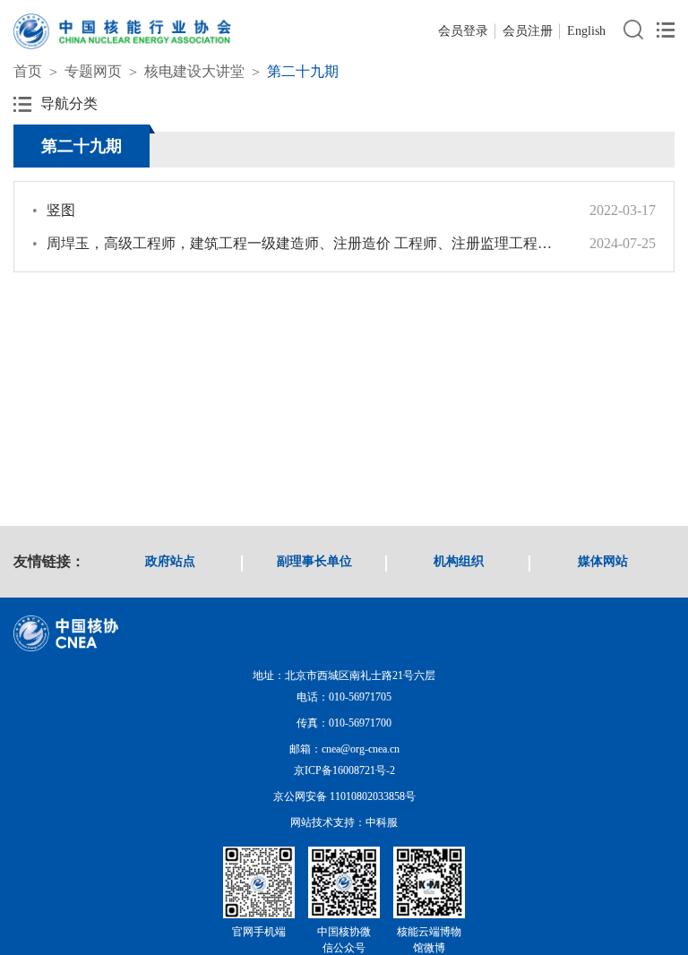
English (586, 31)
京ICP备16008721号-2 (344, 770)
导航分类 (69, 103)
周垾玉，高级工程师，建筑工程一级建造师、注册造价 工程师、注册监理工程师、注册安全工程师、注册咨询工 (297, 243)
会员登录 (463, 31)
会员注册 (528, 31)
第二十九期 (303, 71)
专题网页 (93, 71)
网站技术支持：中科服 (344, 822)
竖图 (53, 210)
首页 (27, 71)
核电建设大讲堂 (194, 71)
